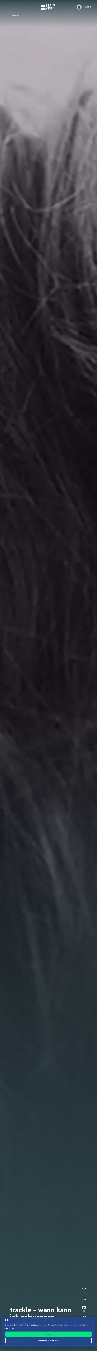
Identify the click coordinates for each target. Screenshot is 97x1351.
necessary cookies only (48, 1341)
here (11, 1328)
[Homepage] (48, 7)
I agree (48, 1334)
